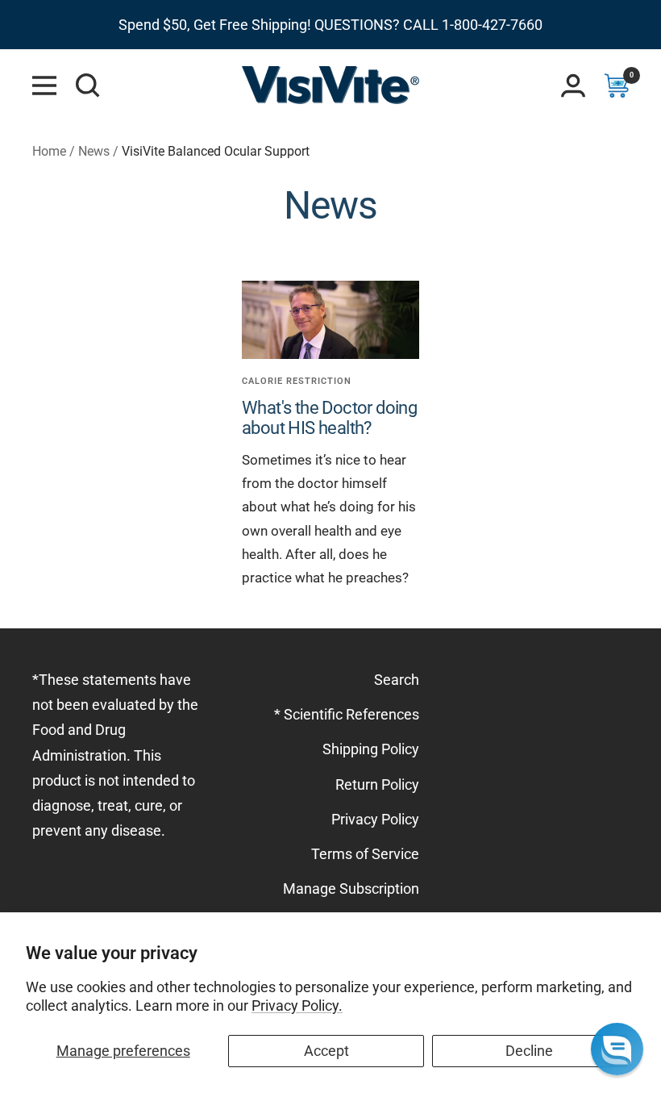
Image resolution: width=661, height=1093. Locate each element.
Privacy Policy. (297, 1005)
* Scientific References (346, 714)
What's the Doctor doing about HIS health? (329, 418)
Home (49, 151)
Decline (529, 1050)
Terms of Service (365, 853)
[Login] (573, 85)
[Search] (88, 85)
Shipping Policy (370, 748)
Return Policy (377, 784)
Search (396, 679)
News (94, 151)
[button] (617, 1049)
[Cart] (617, 85)
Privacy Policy (375, 819)
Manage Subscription (351, 888)
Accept (326, 1050)
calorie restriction (296, 381)
